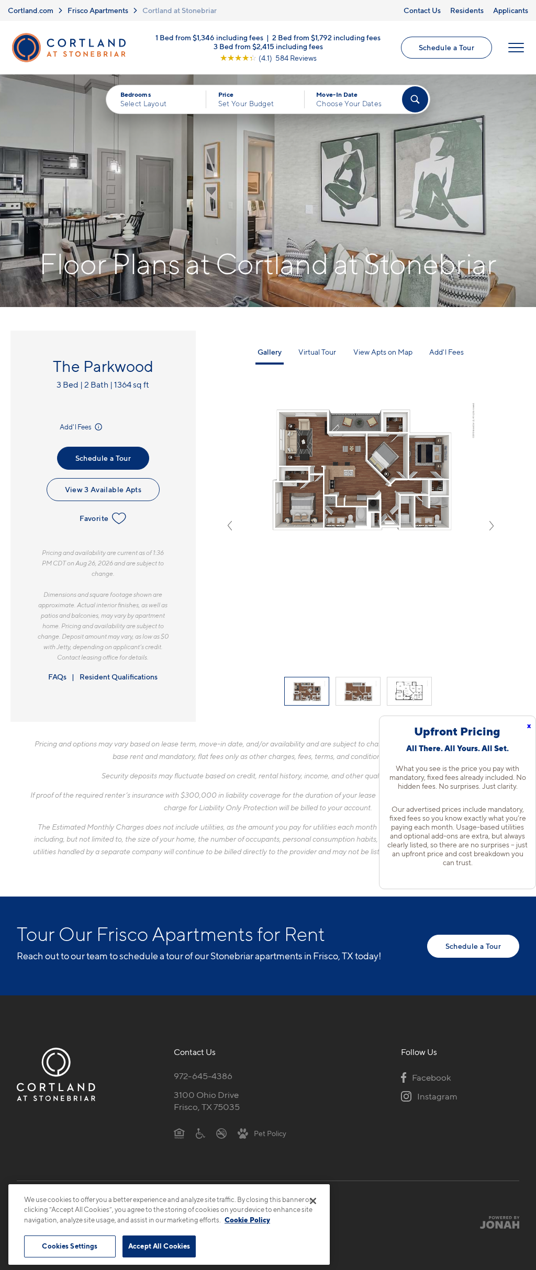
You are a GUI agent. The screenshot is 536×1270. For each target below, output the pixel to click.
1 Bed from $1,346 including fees (209, 36)
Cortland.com (30, 10)
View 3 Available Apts (103, 489)
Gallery (270, 351)
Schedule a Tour (446, 47)
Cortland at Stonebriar (179, 10)
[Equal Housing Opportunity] (179, 1133)
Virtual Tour (317, 351)
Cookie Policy (247, 1220)
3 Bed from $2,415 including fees (268, 45)
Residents (467, 10)
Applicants (510, 10)
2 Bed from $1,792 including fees (326, 36)
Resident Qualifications (119, 676)
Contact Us (422, 10)
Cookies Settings (69, 1246)
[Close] (313, 1200)
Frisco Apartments (98, 10)
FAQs (57, 676)
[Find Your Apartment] (415, 99)
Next (491, 526)
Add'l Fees (76, 427)
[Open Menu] (516, 47)
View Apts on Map (382, 351)
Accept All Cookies (159, 1246)
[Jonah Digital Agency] (495, 1222)
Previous (230, 526)
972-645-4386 (203, 1076)
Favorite (94, 518)
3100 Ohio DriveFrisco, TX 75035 (207, 1101)
